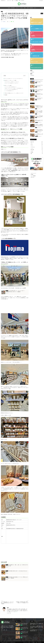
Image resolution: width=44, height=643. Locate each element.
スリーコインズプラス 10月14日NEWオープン (11, 89)
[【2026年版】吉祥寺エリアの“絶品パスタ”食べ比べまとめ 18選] (18, 632)
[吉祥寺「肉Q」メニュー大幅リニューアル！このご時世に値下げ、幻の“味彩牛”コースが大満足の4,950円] (32, 111)
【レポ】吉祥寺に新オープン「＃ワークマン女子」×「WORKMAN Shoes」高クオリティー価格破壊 (7, 603)
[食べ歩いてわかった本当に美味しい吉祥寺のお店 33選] (32, 86)
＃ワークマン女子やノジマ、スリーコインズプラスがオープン (14, 78)
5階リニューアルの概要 (8, 85)
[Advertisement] (15, 25)
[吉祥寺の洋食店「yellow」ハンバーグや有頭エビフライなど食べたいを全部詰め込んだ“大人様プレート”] (32, 106)
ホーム (1, 10)
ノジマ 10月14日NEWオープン (9, 90)
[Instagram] (41, 0)
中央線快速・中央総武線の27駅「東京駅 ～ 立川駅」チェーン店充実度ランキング (22, 602)
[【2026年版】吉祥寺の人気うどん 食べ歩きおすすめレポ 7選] (18, 624)
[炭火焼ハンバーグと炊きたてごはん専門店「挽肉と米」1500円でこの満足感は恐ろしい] (32, 90)
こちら (16, 611)
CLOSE (24, 75)
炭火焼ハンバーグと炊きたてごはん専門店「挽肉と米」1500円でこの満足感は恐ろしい (39, 90)
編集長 (1, 19)
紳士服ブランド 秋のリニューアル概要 (10, 80)
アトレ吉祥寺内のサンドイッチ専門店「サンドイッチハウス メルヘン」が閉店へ (39, 135)
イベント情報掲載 (16, 0)
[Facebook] (39, 0)
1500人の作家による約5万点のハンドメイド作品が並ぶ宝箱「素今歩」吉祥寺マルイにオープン (39, 130)
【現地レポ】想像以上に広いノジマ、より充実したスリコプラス (14, 93)
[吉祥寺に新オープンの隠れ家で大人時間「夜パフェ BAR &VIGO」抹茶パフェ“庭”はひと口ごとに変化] (32, 125)
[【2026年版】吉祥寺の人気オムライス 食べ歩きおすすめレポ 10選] (18, 628)
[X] (42, 0)
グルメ (36, 91)
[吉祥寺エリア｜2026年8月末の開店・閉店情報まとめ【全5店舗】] (32, 117)
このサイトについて (9, 0)
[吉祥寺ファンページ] (22, 4)
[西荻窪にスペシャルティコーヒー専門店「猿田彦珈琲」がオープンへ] (32, 121)
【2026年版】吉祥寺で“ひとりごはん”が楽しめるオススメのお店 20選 (39, 94)
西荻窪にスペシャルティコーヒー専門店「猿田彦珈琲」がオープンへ (39, 121)
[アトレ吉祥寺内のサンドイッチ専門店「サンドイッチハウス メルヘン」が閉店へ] (32, 135)
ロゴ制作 (19, 0)
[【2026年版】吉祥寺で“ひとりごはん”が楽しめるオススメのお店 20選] (32, 94)
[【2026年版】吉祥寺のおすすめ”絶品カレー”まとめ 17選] (32, 99)
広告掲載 (32, 174)
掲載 (12, 0)
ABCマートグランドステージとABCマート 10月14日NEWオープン (14, 88)
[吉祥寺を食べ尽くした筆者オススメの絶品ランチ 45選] (32, 82)
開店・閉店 (36, 122)
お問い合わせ (22, 0)
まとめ (4, 10)
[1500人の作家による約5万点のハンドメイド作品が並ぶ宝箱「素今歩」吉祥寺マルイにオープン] (32, 130)
